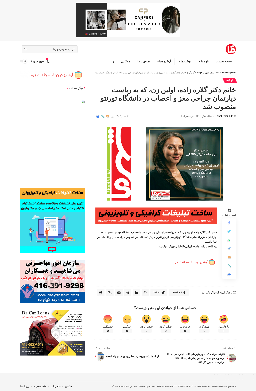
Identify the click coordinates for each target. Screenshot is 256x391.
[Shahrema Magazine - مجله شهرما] (231, 49)
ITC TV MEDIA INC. (183, 386)
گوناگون (229, 80)
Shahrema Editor (226, 115)
